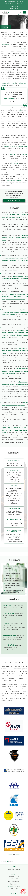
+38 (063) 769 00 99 (14, 8)
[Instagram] (14, 893)
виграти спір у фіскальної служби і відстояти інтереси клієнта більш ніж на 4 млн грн (15, 430)
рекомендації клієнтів (14, 180)
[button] (20, 12)
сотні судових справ (20, 49)
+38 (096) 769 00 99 (14, 5)
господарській (5, 83)
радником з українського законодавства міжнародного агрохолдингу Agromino (15, 312)
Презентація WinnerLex (14, 200)
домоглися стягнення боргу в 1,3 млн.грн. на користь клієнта (15, 237)
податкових (8, 70)
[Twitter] (16, 893)
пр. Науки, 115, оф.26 (14, 876)
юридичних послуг (9, 98)
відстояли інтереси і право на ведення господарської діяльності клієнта (15, 351)
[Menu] (24, 12)
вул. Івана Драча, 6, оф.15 (14, 869)
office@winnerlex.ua (14, 881)
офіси (20, 110)
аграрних (24, 154)
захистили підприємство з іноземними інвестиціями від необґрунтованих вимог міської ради (15, 296)
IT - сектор (14, 163)
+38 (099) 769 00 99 (14, 6)
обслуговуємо (5, 44)
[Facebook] (12, 893)
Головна (3, 861)
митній (14, 83)
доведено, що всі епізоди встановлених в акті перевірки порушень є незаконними (15, 278)
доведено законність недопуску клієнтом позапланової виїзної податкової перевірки (15, 371)
